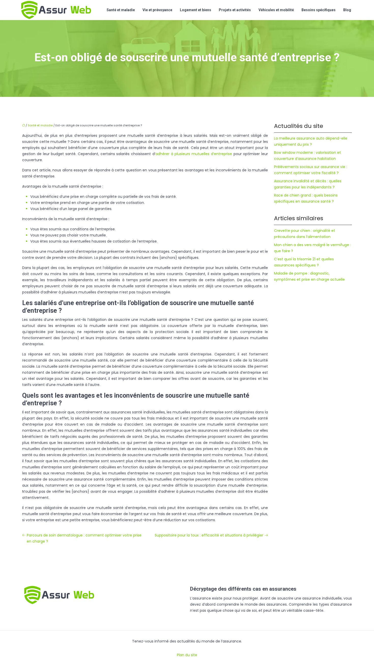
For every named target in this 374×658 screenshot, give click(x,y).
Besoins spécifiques (318, 10)
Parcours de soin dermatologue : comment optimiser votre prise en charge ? (84, 538)
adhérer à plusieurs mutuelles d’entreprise (193, 153)
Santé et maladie (121, 10)
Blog (347, 10)
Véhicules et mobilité (276, 10)
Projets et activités (235, 10)
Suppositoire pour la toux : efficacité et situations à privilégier (209, 535)
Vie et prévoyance (157, 10)
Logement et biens (195, 10)
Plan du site (187, 654)
